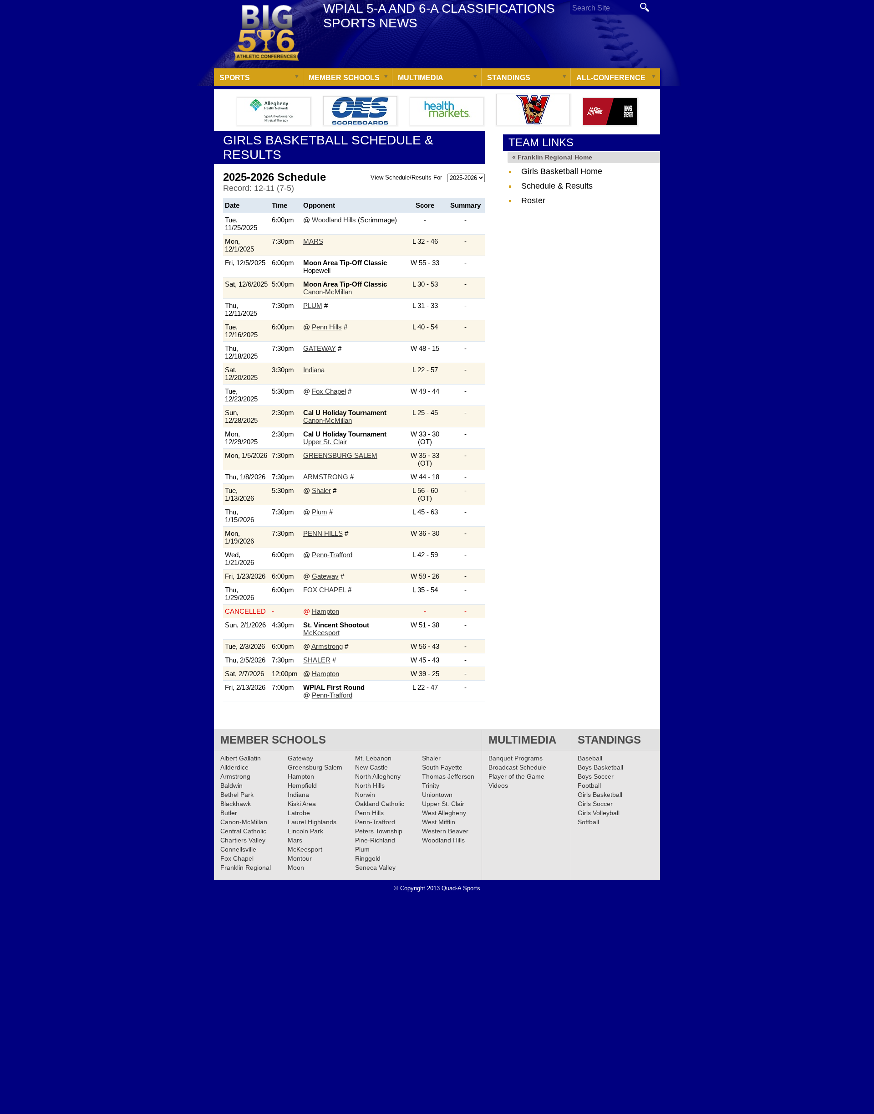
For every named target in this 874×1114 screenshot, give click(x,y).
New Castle (371, 767)
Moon (296, 867)
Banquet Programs (515, 758)
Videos (498, 785)
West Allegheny (444, 812)
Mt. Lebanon (373, 758)
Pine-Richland (375, 840)
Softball (588, 822)
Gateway (319, 348)
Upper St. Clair (325, 442)
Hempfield (302, 785)
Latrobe (299, 812)
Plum (312, 305)
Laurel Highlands (312, 822)
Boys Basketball (600, 767)
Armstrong (325, 477)
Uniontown (437, 794)
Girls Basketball (600, 794)
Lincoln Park (305, 831)
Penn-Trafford (332, 555)
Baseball (590, 758)
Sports (234, 78)
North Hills (370, 785)
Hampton (325, 611)
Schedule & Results (557, 185)
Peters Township (378, 831)
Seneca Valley (375, 867)
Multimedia (420, 78)
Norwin (365, 794)
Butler (228, 812)
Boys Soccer (596, 776)
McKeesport (321, 633)
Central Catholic (243, 831)
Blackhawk (235, 803)
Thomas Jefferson (448, 776)
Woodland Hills (334, 220)
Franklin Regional (245, 867)
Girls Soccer (595, 803)
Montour (300, 858)
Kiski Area (302, 803)
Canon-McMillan (327, 292)
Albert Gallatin (240, 758)
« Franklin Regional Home (552, 157)
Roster (533, 200)
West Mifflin (438, 822)
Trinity (430, 785)
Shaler (321, 490)
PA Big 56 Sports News (266, 33)
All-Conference (610, 78)
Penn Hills (327, 327)
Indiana (314, 370)
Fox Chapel (329, 391)
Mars (313, 241)
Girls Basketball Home (561, 171)
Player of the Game (516, 776)
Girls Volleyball (599, 812)
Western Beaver (445, 831)
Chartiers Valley (242, 840)
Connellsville (238, 849)
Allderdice (234, 767)
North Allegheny (378, 776)
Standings (508, 78)
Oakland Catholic (379, 803)
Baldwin (231, 785)
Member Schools (344, 78)
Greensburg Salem (340, 455)
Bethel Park (237, 794)
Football (589, 785)
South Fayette (442, 767)
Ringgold (368, 858)
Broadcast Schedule (517, 767)
